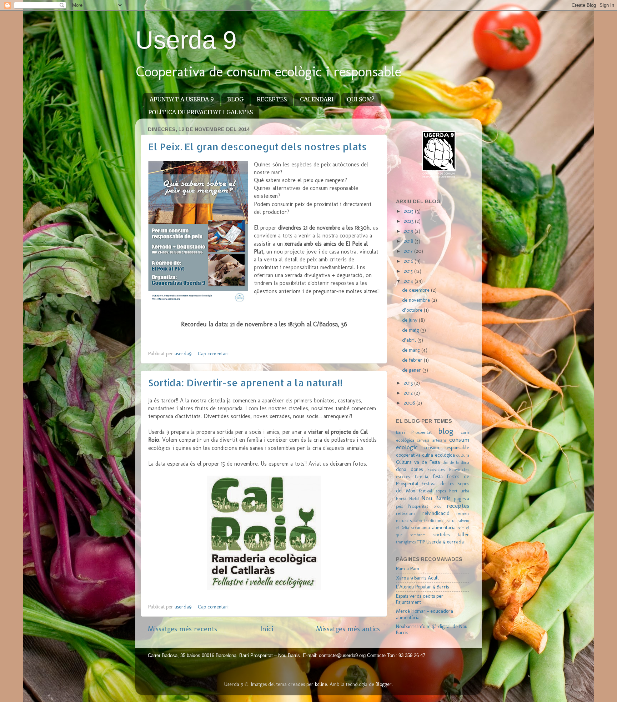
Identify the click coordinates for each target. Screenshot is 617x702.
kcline (321, 684)
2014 (409, 281)
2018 (409, 241)
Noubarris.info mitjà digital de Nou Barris (431, 629)
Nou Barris (436, 498)
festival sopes (432, 490)
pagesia (461, 498)
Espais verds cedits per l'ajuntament (419, 599)
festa (438, 476)
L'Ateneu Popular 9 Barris (422, 586)
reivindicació (435, 513)
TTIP (421, 542)
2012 (409, 393)
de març (411, 350)
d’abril (409, 340)
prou (437, 506)
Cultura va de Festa (418, 462)
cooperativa (408, 455)
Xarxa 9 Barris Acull (417, 578)
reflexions (405, 513)
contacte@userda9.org (343, 655)
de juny (410, 320)
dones (417, 469)
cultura (462, 455)
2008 (410, 403)
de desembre (416, 290)
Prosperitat (418, 506)
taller (463, 534)
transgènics (406, 542)
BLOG (235, 99)
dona (401, 469)
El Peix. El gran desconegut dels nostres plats (257, 146)
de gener (412, 370)
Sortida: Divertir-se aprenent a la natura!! (245, 382)
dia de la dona (456, 462)
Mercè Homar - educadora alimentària (424, 614)
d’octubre (413, 310)
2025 (409, 211)
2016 (409, 261)
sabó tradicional (429, 520)
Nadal (414, 498)
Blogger (384, 684)
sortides (441, 534)
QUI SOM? (361, 99)
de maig (411, 330)
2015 (409, 271)
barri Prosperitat (414, 432)
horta (401, 498)
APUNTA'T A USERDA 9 (182, 99)
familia (421, 476)
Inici (266, 629)
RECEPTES (272, 99)
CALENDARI (316, 99)
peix (399, 506)
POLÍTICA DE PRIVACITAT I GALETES (200, 112)
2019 (409, 231)
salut (451, 520)
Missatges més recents (182, 629)
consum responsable (446, 447)
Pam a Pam (407, 568)
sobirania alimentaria (433, 527)
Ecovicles (436, 469)
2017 (409, 251)
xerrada (455, 541)
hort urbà (459, 490)
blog (445, 431)
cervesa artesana (431, 440)
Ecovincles (459, 469)
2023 (409, 221)
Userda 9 (186, 40)
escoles (403, 476)
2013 (409, 383)
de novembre (416, 300)
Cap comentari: (214, 353)
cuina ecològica (438, 455)
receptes (458, 505)
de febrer (413, 360)
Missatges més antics (348, 629)
